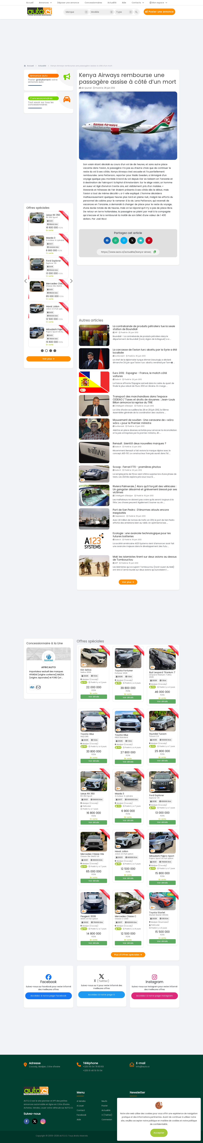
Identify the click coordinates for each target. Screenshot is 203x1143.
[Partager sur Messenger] (123, 240)
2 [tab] (46, 350)
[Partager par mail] (140, 240)
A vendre (81, 1101)
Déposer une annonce (68, 2)
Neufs (104, 1101)
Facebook (81, 1115)
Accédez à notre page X (101, 994)
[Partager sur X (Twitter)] (132, 240)
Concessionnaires (93, 2)
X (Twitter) (107, 1115)
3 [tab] (50, 350)
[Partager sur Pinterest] (149, 240)
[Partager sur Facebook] (107, 240)
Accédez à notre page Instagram (154, 995)
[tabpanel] (48, 279)
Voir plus (48, 358)
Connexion (107, 1119)
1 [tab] (42, 350)
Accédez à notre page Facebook (48, 995)
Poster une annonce (161, 11)
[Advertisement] (101, 40)
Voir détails (93, 696)
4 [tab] (54, 350)
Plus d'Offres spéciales (127, 954)
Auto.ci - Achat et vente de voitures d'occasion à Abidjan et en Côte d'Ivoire (40, 11)
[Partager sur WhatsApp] (115, 240)
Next (70, 281)
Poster (105, 1105)
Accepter (159, 1132)
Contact (81, 1110)
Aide (124, 2)
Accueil (29, 2)
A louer (80, 1105)
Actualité (112, 2)
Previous (26, 281)
